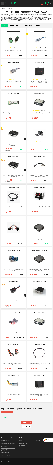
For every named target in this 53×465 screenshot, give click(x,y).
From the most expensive (26, 25)
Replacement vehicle (23, 442)
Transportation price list (6, 452)
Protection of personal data (6, 450)
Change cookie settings (6, 455)
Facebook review (39, 442)
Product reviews (4, 446)
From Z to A (44, 25)
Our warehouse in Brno (23, 443)
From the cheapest (14, 25)
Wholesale (21, 446)
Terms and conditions (5, 440)
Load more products (6, 412)
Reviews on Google (39, 440)
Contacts (20, 440)
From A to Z (37, 25)
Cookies (3, 454)
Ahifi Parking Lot (22, 445)
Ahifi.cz (12, 461)
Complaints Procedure (5, 442)
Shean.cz (19, 461)
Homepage (3, 8)
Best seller (4, 25)
